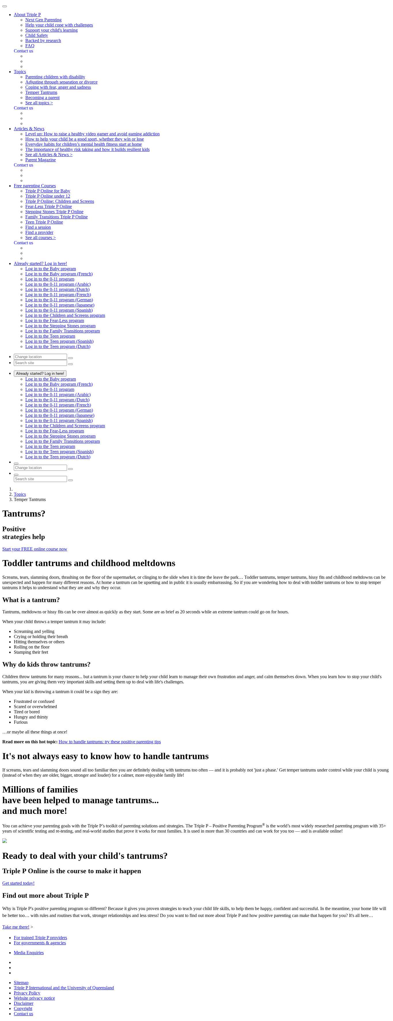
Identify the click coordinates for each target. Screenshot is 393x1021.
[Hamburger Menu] (4, 6)
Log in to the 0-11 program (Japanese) (59, 304)
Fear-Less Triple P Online (48, 206)
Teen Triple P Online (44, 222)
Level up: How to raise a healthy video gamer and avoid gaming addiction (92, 133)
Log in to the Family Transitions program (62, 330)
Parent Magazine (40, 159)
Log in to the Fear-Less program (54, 320)
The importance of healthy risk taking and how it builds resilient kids (87, 149)
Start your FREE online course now (34, 549)
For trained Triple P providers (40, 937)
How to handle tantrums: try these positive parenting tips (110, 741)
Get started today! (18, 883)
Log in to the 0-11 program (49, 279)
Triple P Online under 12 (47, 196)
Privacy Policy (27, 992)
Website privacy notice (34, 998)
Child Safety (36, 35)
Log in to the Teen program (50, 336)
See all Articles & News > (49, 154)
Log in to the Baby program (50, 268)
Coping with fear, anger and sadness (58, 87)
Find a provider (39, 232)
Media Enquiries (29, 952)
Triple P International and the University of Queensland (64, 987)
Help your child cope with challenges (59, 24)
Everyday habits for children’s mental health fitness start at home (83, 144)
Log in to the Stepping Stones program (60, 325)
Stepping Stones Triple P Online (54, 211)
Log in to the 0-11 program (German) (59, 299)
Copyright (23, 1008)
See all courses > (40, 237)
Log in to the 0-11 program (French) (58, 294)
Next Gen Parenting (43, 19)
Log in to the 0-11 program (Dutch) (57, 289)
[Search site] (16, 475)
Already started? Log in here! (40, 373)
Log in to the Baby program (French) (59, 273)
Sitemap (21, 982)
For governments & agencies (40, 942)
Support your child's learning (51, 30)
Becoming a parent (42, 97)
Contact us (23, 1013)
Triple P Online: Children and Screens (59, 201)
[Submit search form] (70, 480)
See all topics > (39, 102)
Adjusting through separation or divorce (61, 82)
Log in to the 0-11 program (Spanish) (59, 310)
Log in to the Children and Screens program (65, 315)
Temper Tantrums (41, 92)
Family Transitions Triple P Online (56, 216)
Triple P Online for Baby (47, 190)
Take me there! (15, 926)
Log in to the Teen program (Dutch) (57, 346)
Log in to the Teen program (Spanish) (59, 341)
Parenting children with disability (55, 76)
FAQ (30, 45)
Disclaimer (23, 1003)
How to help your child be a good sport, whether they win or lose (84, 139)
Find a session (38, 227)
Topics (20, 494)
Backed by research (43, 40)
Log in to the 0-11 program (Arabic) (58, 284)
